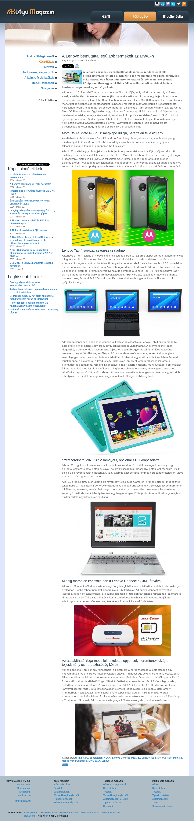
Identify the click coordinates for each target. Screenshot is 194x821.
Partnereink (24, 791)
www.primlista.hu (90, 812)
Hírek (155, 784)
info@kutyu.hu (23, 801)
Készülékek (46, 61)
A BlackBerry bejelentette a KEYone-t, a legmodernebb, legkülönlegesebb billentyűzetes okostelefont (31, 240)
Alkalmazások (62, 791)
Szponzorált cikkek (162, 806)
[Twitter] (173, 4)
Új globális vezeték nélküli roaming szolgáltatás (28, 176)
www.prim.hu (31, 812)
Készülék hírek (62, 784)
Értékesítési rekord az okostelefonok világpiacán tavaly (30, 202)
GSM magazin (61, 781)
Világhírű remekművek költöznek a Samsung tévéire (34, 311)
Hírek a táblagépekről (40, 56)
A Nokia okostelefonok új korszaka (28, 230)
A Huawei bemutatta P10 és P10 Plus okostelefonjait (30, 222)
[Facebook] (168, 4)
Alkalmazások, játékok (39, 77)
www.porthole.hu (111, 812)
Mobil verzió (24, 795)
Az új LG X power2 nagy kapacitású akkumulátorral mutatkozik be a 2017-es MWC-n (31, 253)
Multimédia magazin (163, 781)
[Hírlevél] (162, 4)
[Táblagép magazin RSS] (184, 4)
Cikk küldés (46, 100)
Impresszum (24, 784)
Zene (155, 802)
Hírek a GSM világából (66, 802)
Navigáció (47, 88)
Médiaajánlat (24, 788)
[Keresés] (157, 4)
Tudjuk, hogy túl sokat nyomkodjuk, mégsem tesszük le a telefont (34, 291)
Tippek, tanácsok (42, 82)
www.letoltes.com (68, 812)
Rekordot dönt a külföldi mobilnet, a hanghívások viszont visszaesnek (29, 304)
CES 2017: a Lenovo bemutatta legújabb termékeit (31, 264)
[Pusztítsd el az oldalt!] (179, 4)
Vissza (65, 764)
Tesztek (49, 66)
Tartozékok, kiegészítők (38, 72)
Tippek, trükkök (160, 795)
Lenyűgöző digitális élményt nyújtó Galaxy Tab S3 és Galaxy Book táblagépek (32, 212)
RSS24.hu (29, 816)
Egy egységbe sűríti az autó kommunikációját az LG (25, 284)
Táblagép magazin (113, 781)
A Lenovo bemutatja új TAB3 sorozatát (30, 184)
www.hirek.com (49, 812)
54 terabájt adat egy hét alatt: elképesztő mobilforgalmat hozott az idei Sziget (32, 297)
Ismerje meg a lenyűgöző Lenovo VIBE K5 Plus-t (32, 192)
